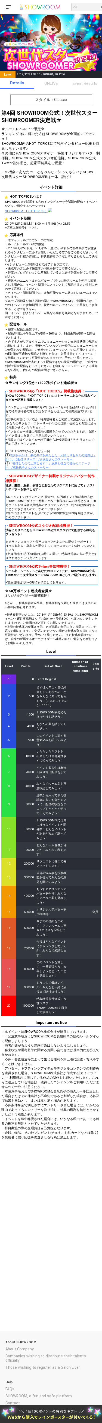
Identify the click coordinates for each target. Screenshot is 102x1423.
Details (17, 82)
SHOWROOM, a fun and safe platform (38, 1396)
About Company (19, 1349)
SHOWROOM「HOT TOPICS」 (26, 211)
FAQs (9, 1389)
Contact (12, 1403)
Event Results (85, 83)
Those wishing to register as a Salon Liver (42, 1367)
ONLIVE (51, 83)
